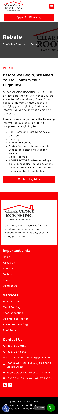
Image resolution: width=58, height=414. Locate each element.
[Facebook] (5, 385)
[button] (51, 6)
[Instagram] (10, 385)
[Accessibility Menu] (5, 408)
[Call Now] (51, 408)
